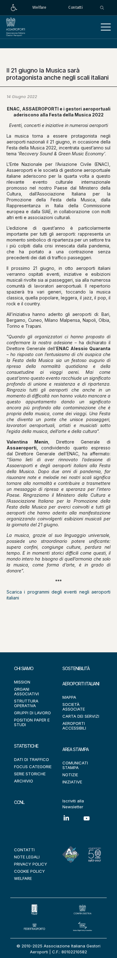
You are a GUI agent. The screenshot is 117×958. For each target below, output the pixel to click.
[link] (14, 7)
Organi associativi (26, 691)
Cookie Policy (29, 871)
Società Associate (73, 706)
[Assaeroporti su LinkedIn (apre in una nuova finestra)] (72, 822)
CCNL (19, 802)
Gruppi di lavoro (32, 712)
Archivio (23, 780)
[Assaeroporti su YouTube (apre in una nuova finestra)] (93, 823)
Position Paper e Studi (32, 722)
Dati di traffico (31, 759)
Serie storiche (30, 773)
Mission (22, 681)
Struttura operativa (26, 703)
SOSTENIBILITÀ (76, 668)
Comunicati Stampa (75, 765)
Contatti (24, 849)
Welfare (23, 878)
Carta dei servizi (80, 716)
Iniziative (72, 781)
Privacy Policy (30, 864)
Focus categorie (32, 766)
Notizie (70, 774)
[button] (106, 27)
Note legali (27, 856)
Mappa (69, 697)
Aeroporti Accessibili (74, 725)
